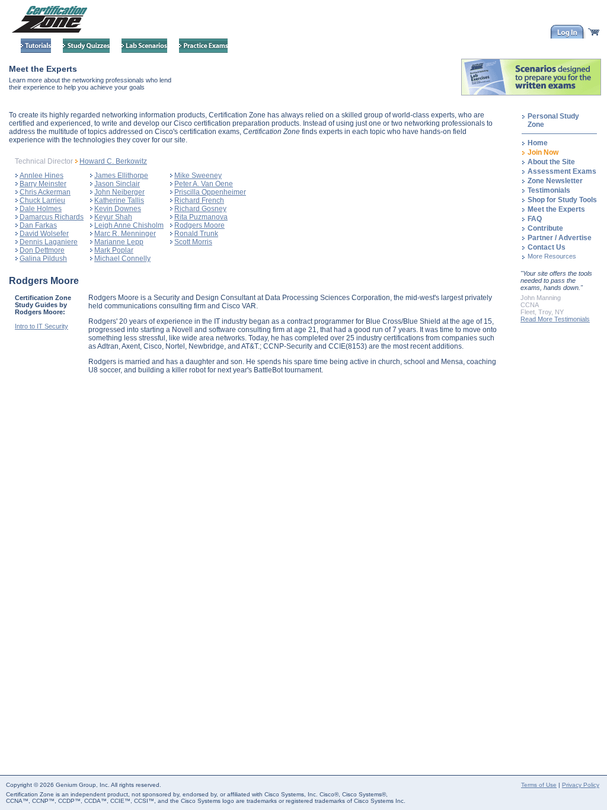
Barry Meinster (43, 184)
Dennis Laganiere (49, 242)
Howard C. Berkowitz (113, 161)
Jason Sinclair (117, 184)
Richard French (199, 200)
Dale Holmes (41, 209)
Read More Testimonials (555, 319)
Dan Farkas (38, 225)
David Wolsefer (44, 233)
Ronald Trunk (196, 233)
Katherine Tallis (119, 200)
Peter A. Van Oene (203, 184)
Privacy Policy (580, 785)
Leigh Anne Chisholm (129, 225)
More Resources (552, 256)
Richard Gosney (200, 209)
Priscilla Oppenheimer (210, 192)
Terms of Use (539, 785)
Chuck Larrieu (42, 200)
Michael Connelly (122, 258)
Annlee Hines (41, 175)
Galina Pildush (43, 258)
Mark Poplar (113, 250)
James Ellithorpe (121, 175)
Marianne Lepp (118, 242)
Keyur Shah (113, 217)
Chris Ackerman (45, 192)
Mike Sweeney (198, 175)
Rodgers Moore (199, 225)
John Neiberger (119, 192)
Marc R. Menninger (125, 233)
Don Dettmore (42, 250)
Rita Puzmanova (201, 217)
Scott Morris (193, 242)
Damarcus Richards (52, 217)
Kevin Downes (117, 209)
